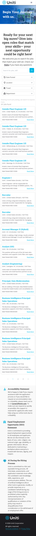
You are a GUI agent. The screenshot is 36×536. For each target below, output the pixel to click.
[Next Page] (28, 379)
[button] (18, 77)
